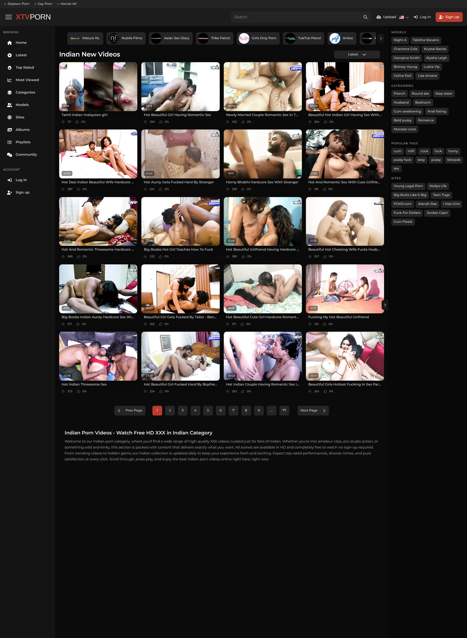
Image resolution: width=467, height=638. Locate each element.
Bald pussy (403, 120)
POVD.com (403, 204)
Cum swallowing (407, 111)
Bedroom (423, 103)
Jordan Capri (437, 213)
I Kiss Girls (451, 204)
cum (397, 151)
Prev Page (134, 410)
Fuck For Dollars (407, 213)
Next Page (309, 410)
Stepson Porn (18, 4)
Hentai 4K (69, 4)
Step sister (443, 94)
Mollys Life (438, 186)
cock (424, 151)
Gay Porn (45, 4)
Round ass (420, 94)
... (272, 410)
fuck (438, 151)
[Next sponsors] (381, 38)
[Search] (365, 17)
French (399, 94)
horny (453, 151)
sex (396, 169)
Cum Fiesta (403, 222)
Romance (426, 120)
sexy (421, 160)
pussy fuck (402, 160)
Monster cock (405, 129)
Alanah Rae (427, 204)
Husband (401, 103)
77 (284, 410)
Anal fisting (437, 111)
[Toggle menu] (8, 17)
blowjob (454, 160)
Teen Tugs (441, 195)
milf (411, 151)
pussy (436, 160)
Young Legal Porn (408, 186)
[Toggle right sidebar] (385, 305)
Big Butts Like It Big (410, 195)
